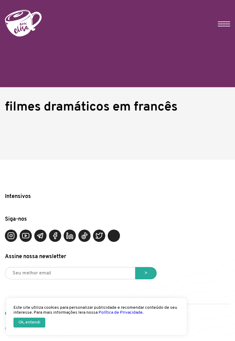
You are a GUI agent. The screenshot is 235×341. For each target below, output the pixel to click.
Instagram (11, 236)
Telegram (40, 236)
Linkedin (70, 236)
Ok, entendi (29, 322)
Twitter (99, 236)
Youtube (26, 236)
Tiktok (84, 236)
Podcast (114, 236)
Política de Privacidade (121, 312)
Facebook (55, 236)
